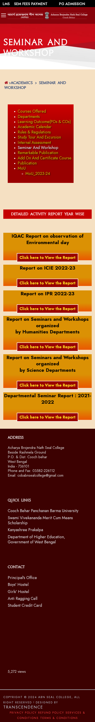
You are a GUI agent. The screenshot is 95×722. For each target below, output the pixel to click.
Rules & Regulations (34, 132)
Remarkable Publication (38, 153)
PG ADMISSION (72, 3)
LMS (7, 3)
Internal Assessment (34, 142)
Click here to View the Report (47, 257)
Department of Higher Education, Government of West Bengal (36, 539)
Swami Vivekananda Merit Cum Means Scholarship (40, 520)
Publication (27, 163)
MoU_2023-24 (37, 173)
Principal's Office (22, 578)
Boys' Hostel (18, 584)
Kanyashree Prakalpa (25, 530)
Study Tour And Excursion (39, 137)
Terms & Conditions (59, 718)
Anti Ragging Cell (22, 598)
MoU (22, 168)
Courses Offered (32, 111)
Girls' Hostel (18, 592)
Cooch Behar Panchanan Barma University (43, 511)
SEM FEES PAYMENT (31, 3)
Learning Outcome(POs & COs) (44, 122)
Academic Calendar (34, 127)
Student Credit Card (25, 605)
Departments (29, 116)
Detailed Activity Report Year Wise (47, 214)
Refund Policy (51, 712)
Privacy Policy (23, 712)
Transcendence (23, 707)
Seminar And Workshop (38, 148)
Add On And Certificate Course (44, 158)
